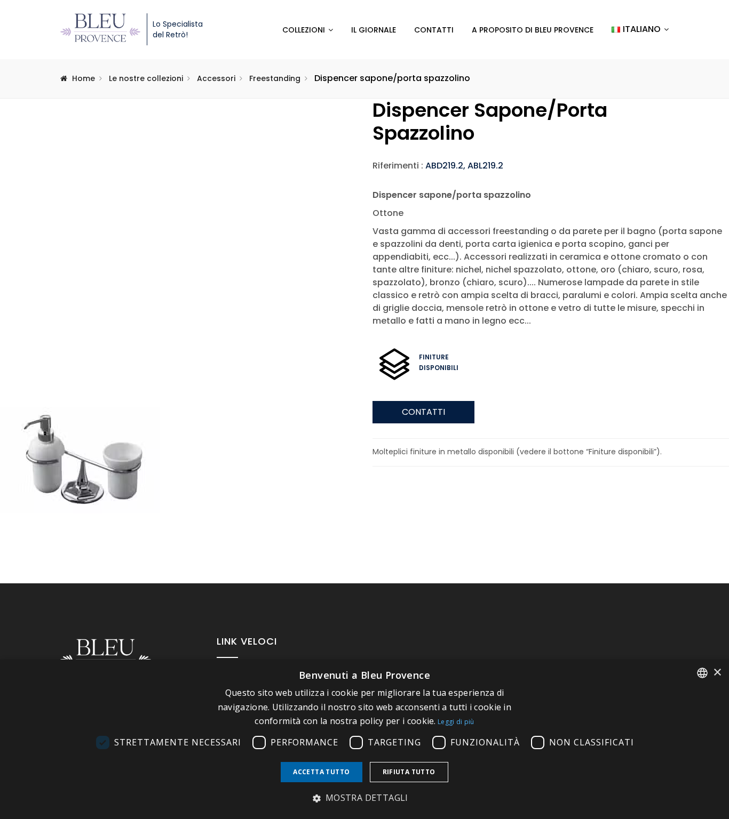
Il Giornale (373, 30)
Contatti (434, 30)
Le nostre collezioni (146, 78)
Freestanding (274, 78)
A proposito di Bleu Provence (532, 30)
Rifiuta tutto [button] (409, 771)
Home (83, 78)
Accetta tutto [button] (321, 771)
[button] (364, 798)
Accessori (216, 78)
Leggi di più (456, 721)
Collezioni (303, 30)
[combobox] (702, 673)
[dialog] (364, 739)
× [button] (717, 673)
